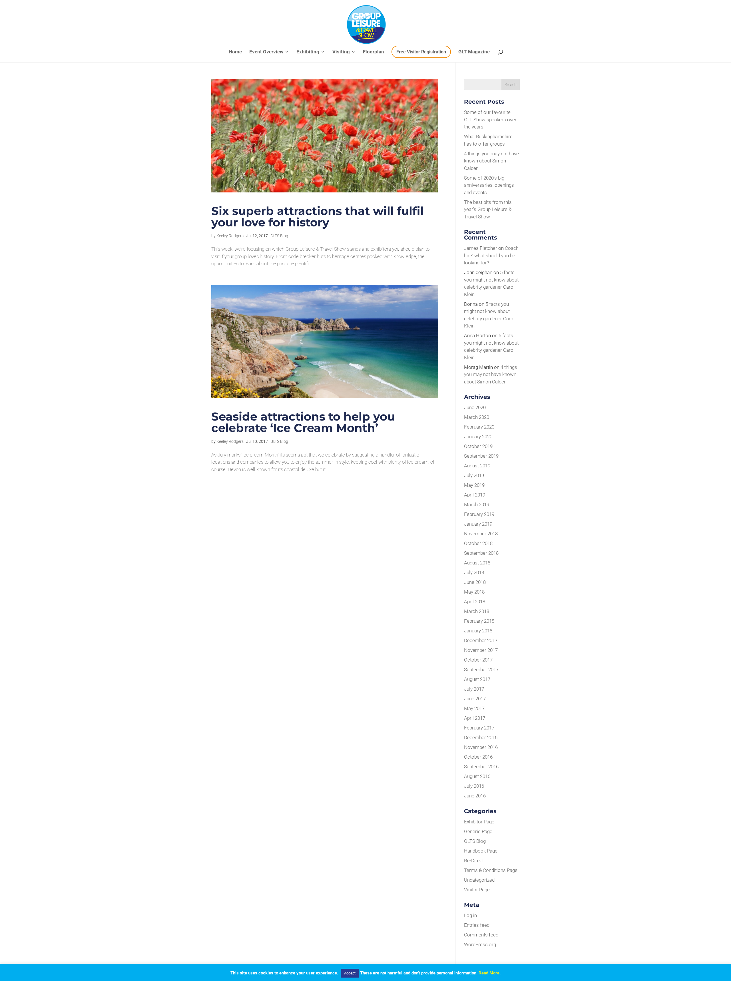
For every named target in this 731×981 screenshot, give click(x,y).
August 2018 (477, 563)
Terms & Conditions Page (490, 870)
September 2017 (481, 669)
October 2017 (478, 660)
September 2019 (481, 456)
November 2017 (481, 650)
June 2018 (475, 582)
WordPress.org (480, 944)
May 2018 (474, 592)
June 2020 (475, 407)
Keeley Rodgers (230, 236)
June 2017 (475, 698)
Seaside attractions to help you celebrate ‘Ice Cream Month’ (303, 422)
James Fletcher (480, 248)
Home (235, 52)
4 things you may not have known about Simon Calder (491, 161)
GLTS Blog (279, 236)
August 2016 (477, 776)
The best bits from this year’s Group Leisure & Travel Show (488, 209)
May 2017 (474, 708)
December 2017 (480, 640)
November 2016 (481, 747)
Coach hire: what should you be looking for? (491, 255)
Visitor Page (477, 889)
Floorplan (373, 52)
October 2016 (478, 757)
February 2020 (479, 427)
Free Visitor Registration (421, 52)
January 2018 (478, 631)
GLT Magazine (474, 52)
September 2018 (481, 553)
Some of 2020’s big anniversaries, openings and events (489, 185)
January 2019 (478, 524)
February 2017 (479, 728)
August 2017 (477, 679)
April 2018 (474, 601)
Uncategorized (479, 880)
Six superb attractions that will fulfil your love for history (317, 216)
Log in (470, 915)
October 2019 (478, 446)
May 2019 (474, 485)
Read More (489, 973)
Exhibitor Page (479, 822)
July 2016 (474, 786)
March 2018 (476, 611)
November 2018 (481, 533)
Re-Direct (474, 860)
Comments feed (481, 935)
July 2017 (474, 689)
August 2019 (477, 466)
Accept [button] (350, 973)
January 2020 (478, 436)
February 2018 (479, 621)
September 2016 (481, 766)
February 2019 (479, 514)
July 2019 (474, 475)
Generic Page (478, 831)
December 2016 (480, 737)
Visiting (341, 52)
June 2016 (475, 796)
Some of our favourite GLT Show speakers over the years (490, 119)
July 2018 (474, 572)
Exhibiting (307, 52)
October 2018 (478, 543)
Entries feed (476, 925)
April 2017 (474, 718)
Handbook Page (480, 851)
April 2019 (474, 495)
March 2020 (476, 417)
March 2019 (476, 504)
